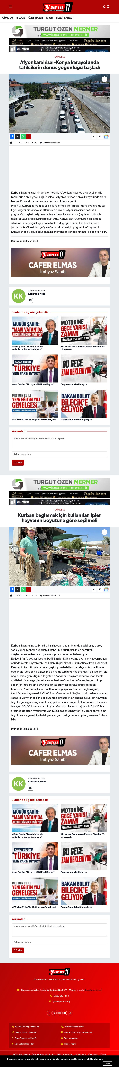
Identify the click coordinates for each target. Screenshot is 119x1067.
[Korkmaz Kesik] (19, 296)
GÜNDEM (7, 18)
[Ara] (108, 7)
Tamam (107, 1063)
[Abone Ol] (106, 136)
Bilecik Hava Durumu (74, 1027)
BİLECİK (20, 18)
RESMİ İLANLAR (64, 18)
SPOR (49, 18)
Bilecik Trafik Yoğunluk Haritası (78, 1032)
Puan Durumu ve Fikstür (26, 1038)
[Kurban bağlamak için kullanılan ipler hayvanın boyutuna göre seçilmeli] (59, 556)
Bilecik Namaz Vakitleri (26, 1032)
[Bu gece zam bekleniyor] (84, 368)
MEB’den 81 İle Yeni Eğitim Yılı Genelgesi (34, 419)
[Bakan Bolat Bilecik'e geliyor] (84, 403)
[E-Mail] (30, 300)
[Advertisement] (64, 167)
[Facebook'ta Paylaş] (12, 136)
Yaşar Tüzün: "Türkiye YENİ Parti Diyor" (33, 384)
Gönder (18, 462)
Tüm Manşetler (71, 1038)
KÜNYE (103, 1055)
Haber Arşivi (70, 1044)
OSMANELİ (68, 1055)
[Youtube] (64, 1013)
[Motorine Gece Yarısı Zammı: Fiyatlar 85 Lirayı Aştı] (84, 330)
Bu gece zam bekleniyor (74, 384)
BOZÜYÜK (57, 1055)
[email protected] (93, 990)
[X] (54, 1013)
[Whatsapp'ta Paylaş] (23, 136)
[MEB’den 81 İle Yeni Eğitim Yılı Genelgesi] (35, 403)
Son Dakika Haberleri (24, 1044)
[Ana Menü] (10, 7)
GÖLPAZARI (80, 1055)
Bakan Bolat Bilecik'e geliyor (76, 419)
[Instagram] (59, 1013)
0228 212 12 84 (61, 996)
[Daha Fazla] (28, 136)
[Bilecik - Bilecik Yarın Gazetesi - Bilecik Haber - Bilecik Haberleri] (57, 7)
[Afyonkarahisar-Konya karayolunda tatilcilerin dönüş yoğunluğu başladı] (59, 103)
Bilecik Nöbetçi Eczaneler (27, 1027)
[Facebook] (49, 1013)
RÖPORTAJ (93, 1055)
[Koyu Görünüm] (104, 7)
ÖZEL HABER (35, 18)
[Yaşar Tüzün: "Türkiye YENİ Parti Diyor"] (35, 368)
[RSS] (70, 1013)
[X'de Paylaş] (17, 136)
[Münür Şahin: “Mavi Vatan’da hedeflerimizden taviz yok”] (35, 330)
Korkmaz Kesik (37, 294)
